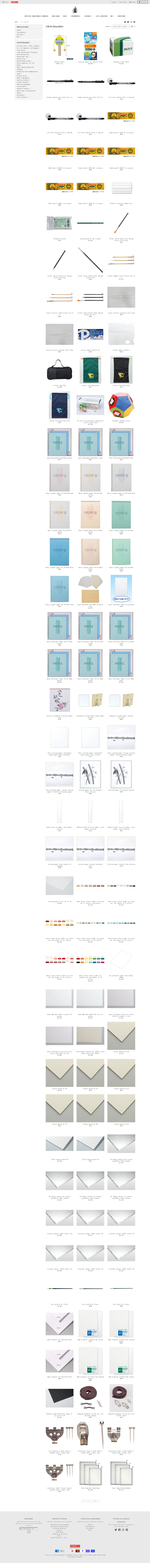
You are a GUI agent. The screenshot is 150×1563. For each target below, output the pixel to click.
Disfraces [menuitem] (88, 16)
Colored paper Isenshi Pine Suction (121, 864)
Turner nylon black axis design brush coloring (59, 276)
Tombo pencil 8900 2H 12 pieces (90, 203)
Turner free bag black (121, 385)
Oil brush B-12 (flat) (59, 1304)
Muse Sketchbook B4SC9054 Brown (59, 458)
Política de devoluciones (59, 1526)
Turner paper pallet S (121, 350)
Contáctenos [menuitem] (121, 16)
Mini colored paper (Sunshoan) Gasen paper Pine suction (90, 754)
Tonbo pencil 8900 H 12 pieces (59, 203)
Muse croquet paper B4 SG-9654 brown (90, 568)
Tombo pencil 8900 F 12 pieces (121, 168)
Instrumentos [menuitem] (75, 16)
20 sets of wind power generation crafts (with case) (90, 421)
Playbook (20, 69)
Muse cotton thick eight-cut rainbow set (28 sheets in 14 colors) (90, 977)
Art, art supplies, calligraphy (27, 48)
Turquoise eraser (59, 239)
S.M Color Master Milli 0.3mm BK (59, 132)
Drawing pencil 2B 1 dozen (90, 239)
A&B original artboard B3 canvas (121, 1377)
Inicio (16, 22)
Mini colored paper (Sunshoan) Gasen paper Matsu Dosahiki (59, 754)
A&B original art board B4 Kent (59, 1339)
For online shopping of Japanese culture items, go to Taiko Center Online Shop (77, 1555)
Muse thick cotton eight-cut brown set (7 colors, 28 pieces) (90, 902)
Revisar (59, 1530)
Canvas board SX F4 (121, 1088)
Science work (21, 86)
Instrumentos (21, 32)
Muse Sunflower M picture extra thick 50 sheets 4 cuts (121, 1015)
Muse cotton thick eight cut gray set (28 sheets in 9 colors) (121, 902)
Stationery (20, 95)
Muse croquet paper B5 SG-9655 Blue (59, 567)
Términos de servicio (59, 1534)
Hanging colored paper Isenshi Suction (121, 716)
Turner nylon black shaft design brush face (90, 276)
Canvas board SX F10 (121, 1051)
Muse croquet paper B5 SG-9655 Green (121, 531)
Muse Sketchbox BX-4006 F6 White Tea (90, 605)
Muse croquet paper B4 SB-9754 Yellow (59, 531)
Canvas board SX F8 (59, 1088)
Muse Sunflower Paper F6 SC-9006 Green (90, 679)
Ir (28, 1531)
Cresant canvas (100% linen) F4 (59, 1269)
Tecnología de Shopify (75, 1557)
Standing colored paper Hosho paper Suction (90, 716)
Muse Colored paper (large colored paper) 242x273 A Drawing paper (59, 791)
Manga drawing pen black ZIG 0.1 (90, 97)
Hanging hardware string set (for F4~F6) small (121, 1414)
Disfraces (20, 34)
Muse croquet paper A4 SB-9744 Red (59, 493)
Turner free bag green (90, 385)
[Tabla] (132, 26)
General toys (21, 59)
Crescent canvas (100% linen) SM (121, 1269)
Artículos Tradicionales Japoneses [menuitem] (36, 16)
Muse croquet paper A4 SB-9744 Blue (121, 493)
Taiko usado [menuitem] (55, 16)
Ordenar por (108, 26)
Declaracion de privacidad (59, 1524)
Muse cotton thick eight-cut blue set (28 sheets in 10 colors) (121, 939)
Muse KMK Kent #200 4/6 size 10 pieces (90, 1015)
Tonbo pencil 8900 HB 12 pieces (90, 168)
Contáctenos (59, 1532)
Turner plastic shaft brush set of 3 (59, 313)
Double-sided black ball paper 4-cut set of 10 (60, 1414)
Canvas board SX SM (90, 1124)
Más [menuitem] (112, 16)
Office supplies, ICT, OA (25, 63)
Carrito (144, 2)
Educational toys (22, 56)
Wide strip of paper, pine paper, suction (60, 828)
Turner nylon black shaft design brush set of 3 (90, 313)
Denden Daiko (59, 62)
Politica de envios (59, 1528)
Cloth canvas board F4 (90, 1159)
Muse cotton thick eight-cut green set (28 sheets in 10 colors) (90, 939)
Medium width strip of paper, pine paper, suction (90, 828)
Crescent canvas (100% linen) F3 (90, 1269)
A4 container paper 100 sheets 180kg (121, 976)
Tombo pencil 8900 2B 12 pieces (121, 132)
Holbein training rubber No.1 (121, 203)
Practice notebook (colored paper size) (60, 716)
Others (19, 65)
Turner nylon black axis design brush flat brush (121, 239)
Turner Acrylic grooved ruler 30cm (59, 350)
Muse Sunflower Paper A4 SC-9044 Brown (59, 642)
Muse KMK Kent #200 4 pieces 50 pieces (59, 1015)
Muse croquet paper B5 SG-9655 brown (90, 531)
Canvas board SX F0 (121, 1124)
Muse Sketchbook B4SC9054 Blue (121, 458)
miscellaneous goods (23, 61)
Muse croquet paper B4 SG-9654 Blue (59, 604)
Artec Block (21, 50)
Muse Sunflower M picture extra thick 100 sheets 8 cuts (59, 1052)
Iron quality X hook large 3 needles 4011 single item (60, 1452)
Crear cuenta (123, 2)
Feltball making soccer (121, 421)
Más (18, 36)
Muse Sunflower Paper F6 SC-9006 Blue (121, 679)
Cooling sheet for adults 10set (90, 62)
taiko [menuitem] (64, 16)
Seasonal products (23, 88)
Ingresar (113, 2)
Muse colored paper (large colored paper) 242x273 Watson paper (121, 754)
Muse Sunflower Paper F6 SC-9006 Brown (59, 679)
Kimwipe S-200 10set (121, 62)
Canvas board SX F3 (59, 1124)
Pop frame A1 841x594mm (121, 1488)
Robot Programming (23, 78)
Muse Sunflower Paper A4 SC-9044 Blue (121, 642)
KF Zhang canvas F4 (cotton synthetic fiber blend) (121, 1197)
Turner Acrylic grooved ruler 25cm (121, 313)
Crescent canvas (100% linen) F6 (121, 1233)
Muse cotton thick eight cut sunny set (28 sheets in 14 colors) (59, 939)
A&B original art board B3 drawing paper (90, 1377)
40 (94, 1501)
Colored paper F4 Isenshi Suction (121, 790)
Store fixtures (22, 97)
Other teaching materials (25, 67)
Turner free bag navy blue (59, 421)
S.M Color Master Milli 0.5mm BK (121, 97)
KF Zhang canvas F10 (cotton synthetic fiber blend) (121, 1160)
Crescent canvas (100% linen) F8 (90, 1233)
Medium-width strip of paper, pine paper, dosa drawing (121, 828)
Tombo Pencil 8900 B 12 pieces (59, 168)
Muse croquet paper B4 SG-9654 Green (121, 568)
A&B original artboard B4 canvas (90, 1339)
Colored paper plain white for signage (59, 865)
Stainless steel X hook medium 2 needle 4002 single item (121, 1452)
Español (14, 2)
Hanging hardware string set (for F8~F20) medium (90, 1414)
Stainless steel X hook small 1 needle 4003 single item (90, 1452)
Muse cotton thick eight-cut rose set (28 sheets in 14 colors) (60, 976)
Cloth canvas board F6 (59, 1159)
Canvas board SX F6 (90, 1088)
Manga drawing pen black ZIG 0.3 (59, 97)
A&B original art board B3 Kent (59, 1377)
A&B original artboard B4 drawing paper (121, 1340)
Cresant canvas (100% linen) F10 (59, 1233)
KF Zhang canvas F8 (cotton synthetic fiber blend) (59, 1197)
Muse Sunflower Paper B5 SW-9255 (121, 604)
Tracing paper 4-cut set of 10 (59, 901)
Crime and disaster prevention (27, 52)
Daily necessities (23, 54)
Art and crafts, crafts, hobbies (28, 46)
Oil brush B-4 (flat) (121, 1304)
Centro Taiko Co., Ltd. (59, 1537)
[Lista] (134, 26)
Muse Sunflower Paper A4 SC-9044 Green (90, 642)
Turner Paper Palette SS (90, 350)
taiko (18, 30)
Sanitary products (23, 80)
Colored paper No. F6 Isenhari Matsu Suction (90, 791)
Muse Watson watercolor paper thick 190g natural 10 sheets (90, 1052)
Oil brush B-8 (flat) (90, 1304)
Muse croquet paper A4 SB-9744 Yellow (90, 494)
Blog (58, 1536)
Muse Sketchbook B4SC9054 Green (90, 458)
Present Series (22, 76)
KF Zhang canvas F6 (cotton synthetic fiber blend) (90, 1197)
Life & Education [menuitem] (101, 16)
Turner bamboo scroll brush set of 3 (121, 276)
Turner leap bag (59, 385)
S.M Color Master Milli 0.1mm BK (90, 132)
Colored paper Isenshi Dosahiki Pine (90, 865)
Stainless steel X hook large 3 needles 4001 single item (59, 1489)
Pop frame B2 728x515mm (90, 1488)
